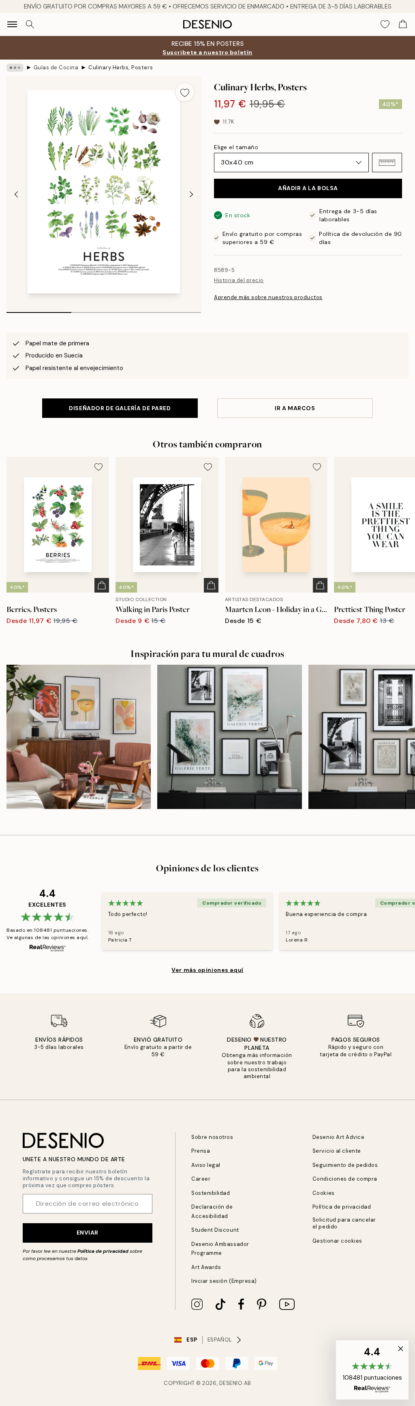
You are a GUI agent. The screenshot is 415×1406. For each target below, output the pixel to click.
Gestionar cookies (337, 1240)
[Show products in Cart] (403, 24)
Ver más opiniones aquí (207, 970)
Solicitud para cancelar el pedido (344, 1223)
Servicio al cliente (336, 1150)
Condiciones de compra (344, 1178)
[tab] (38, 309)
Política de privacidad (102, 1251)
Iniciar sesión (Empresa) (224, 1281)
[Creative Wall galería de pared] (229, 737)
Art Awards (206, 1267)
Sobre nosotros (212, 1137)
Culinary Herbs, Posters (120, 67)
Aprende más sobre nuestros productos (268, 297)
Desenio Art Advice (338, 1137)
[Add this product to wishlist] (185, 92)
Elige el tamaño (236, 147)
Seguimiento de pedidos (345, 1165)
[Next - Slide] (191, 194)
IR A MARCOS (295, 408)
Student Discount (215, 1229)
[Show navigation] (12, 24)
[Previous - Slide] (16, 194)
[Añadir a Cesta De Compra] (101, 585)
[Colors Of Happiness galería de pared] (78, 737)
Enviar (87, 1232)
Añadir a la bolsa (308, 188)
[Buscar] (30, 24)
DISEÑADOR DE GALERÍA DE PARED (120, 408)
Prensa (200, 1150)
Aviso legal (205, 1165)
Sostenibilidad (210, 1193)
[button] (387, 162)
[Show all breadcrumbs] (15, 68)
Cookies (323, 1193)
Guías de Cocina (56, 67)
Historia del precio (239, 280)
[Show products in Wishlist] (385, 24)
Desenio (231, 1383)
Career (200, 1178)
